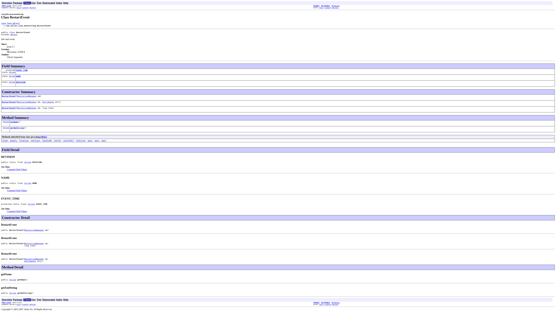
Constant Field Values (17, 169)
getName (14, 122)
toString (80, 140)
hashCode (47, 140)
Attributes (48, 102)
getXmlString (17, 128)
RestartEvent (9, 96)
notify (57, 140)
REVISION (20, 82)
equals (13, 140)
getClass (35, 140)
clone (5, 140)
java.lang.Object (10, 23)
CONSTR (25, 8)
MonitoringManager (27, 96)
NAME (18, 76)
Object (13, 34)
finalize (24, 140)
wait (90, 140)
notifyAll (68, 140)
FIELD (19, 8)
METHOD (33, 8)
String (12, 72)
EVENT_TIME (22, 70)
